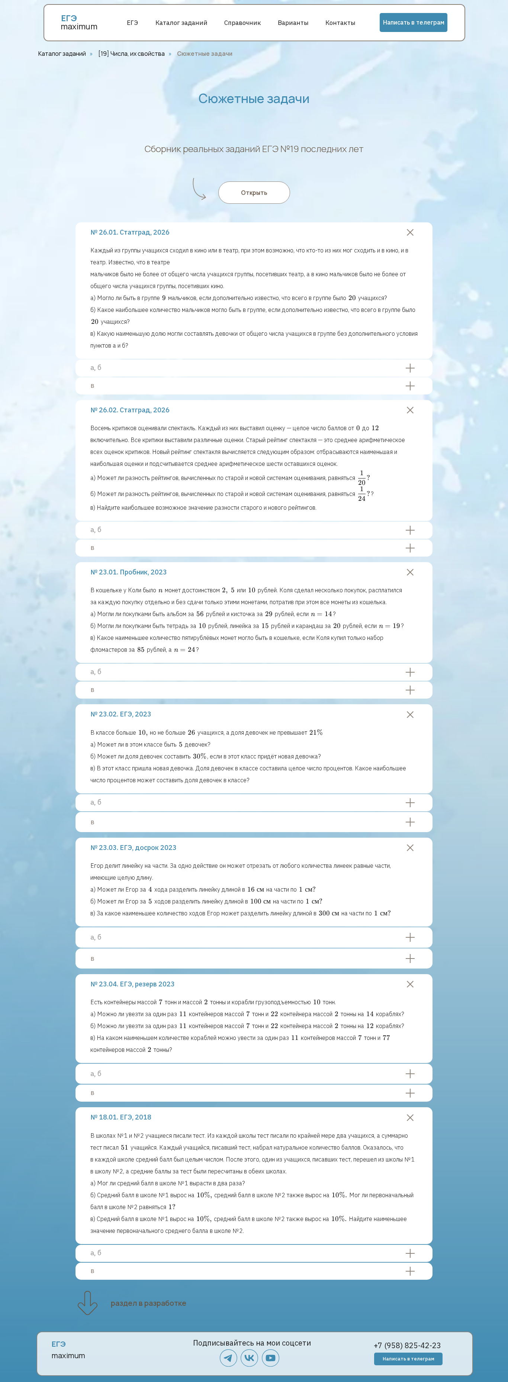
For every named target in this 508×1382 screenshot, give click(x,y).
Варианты (293, 23)
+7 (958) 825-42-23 (407, 1345)
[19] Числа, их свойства (131, 53)
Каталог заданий (181, 23)
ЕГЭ (132, 23)
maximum (79, 26)
